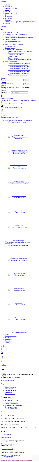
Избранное (8, 6)
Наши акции (9, 389)
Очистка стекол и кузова (16, 53)
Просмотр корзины (6, 460)
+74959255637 (5, 100)
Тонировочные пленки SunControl (19, 66)
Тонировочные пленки (12, 32)
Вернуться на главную (8, 380)
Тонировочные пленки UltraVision (19, 70)
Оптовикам (8, 18)
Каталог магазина (10, 387)
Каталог (7, 5)
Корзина (7, 23)
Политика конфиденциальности (11, 455)
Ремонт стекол (13, 58)
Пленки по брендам (11, 61)
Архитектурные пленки (12, 36)
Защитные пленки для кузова (14, 44)
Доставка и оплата (10, 15)
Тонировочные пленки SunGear (18, 71)
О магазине (8, 16)
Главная (7, 11)
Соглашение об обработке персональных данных (20, 22)
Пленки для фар (10, 48)
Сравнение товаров (11, 8)
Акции (7, 10)
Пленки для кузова (11, 407)
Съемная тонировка (11, 39)
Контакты (8, 20)
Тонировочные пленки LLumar (18, 65)
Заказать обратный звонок (29, 100)
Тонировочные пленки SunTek (18, 68)
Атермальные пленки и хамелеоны (16, 34)
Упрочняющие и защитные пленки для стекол (19, 37)
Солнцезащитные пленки (13, 41)
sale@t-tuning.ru (15, 100)
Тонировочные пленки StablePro (18, 73)
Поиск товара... (6, 92)
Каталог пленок (27, 120)
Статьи (7, 342)
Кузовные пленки (10, 46)
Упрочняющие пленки (12, 403)
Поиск (26, 80)
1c (5, 43)
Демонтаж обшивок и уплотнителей (20, 51)
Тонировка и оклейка (15, 54)
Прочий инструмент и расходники (19, 59)
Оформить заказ (16, 460)
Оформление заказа (11, 13)
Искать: (3, 80)
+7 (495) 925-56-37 (7, 434)
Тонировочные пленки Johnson (18, 75)
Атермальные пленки (11, 402)
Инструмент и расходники (13, 49)
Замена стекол (12, 56)
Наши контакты (10, 394)
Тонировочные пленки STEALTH (19, 63)
